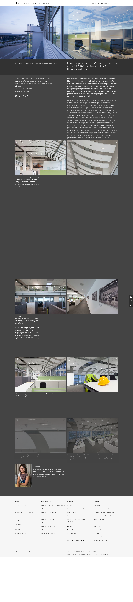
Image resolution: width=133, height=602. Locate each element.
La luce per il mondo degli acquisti (50, 526)
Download (107, 3)
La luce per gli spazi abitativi (48, 523)
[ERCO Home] (18, 3)
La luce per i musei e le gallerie (48, 509)
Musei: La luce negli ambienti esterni (103, 540)
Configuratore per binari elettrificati (24, 512)
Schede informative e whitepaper (23, 537)
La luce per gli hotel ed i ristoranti (49, 530)
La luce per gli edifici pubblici (48, 512)
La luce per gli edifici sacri (47, 519)
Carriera (69, 516)
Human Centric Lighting (100, 519)
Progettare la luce (44, 3)
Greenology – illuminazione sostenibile (77, 509)
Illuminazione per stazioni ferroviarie (103, 544)
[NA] (115, 3)
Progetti (33, 3)
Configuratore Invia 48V (21, 516)
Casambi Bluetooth (98, 530)
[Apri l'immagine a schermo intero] (92, 158)
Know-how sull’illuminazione (48, 533)
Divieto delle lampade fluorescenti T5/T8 (104, 516)
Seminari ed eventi (72, 533)
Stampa (69, 537)
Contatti (94, 3)
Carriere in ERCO (71, 512)
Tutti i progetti (18, 524)
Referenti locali (71, 530)
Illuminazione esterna (20, 509)
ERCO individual (98, 533)
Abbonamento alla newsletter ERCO (76, 540)
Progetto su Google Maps (23, 96)
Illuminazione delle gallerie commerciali (104, 512)
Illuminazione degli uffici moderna (102, 509)
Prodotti (26, 3)
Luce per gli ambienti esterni (48, 516)
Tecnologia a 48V (98, 537)
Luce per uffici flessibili (99, 526)
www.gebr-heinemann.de (26, 88)
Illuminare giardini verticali (100, 523)
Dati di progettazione (20, 533)
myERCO (100, 3)
